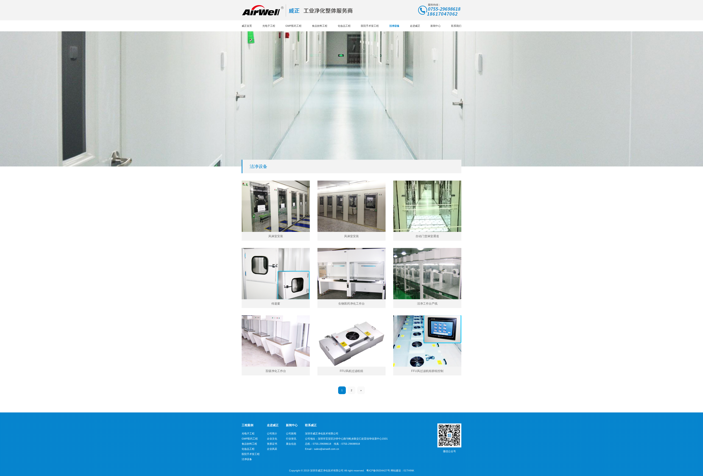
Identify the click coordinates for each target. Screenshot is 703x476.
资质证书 (272, 443)
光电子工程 (268, 25)
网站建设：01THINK (402, 470)
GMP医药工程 (293, 25)
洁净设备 (394, 25)
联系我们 (456, 25)
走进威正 (415, 25)
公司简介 (272, 433)
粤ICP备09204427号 (378, 470)
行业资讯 (291, 438)
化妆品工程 (344, 25)
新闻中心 (435, 25)
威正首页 (247, 25)
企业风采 (272, 448)
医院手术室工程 (370, 25)
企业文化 (272, 438)
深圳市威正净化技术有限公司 (326, 470)
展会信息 (291, 443)
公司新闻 (291, 433)
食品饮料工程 (319, 25)
